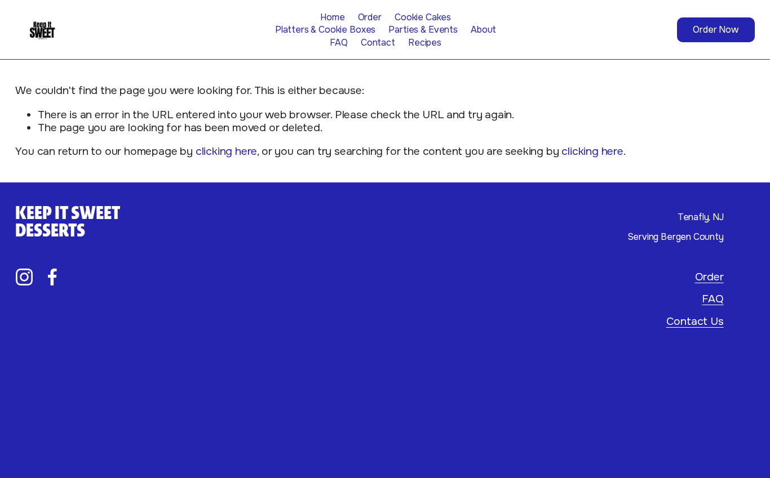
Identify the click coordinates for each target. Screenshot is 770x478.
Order (370, 17)
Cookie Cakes (423, 17)
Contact (378, 42)
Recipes (424, 42)
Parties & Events (422, 29)
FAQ (339, 42)
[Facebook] (52, 277)
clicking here (227, 151)
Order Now (715, 29)
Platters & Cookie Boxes (325, 29)
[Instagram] (24, 277)
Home (332, 17)
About (483, 29)
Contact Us (695, 321)
